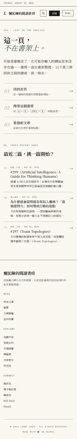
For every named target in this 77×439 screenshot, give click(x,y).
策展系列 (9, 343)
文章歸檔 (9, 313)
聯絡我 (7, 395)
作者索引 (9, 360)
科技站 (7, 365)
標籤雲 (7, 354)
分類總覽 (9, 348)
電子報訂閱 (10, 389)
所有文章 (9, 302)
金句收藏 (9, 319)
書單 (6, 307)
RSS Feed (9, 401)
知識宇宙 (9, 337)
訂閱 (54, 13)
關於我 (7, 383)
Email (7, 406)
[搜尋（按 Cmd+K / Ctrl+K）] (43, 13)
